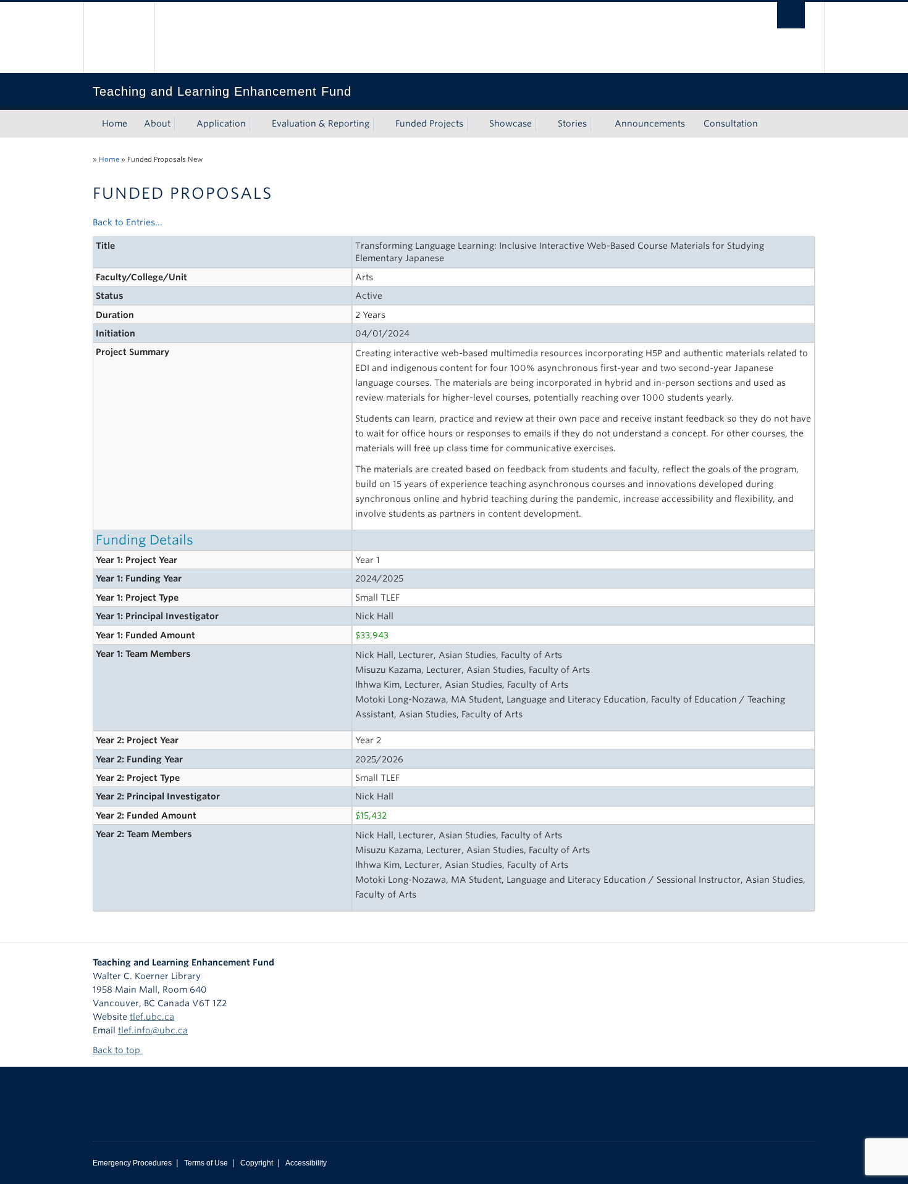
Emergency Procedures (132, 1163)
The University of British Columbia (118, 37)
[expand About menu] (181, 124)
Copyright (256, 1163)
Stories (572, 123)
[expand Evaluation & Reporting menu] (380, 124)
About (157, 123)
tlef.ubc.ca (152, 1017)
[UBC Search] (791, 15)
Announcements (650, 123)
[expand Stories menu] (598, 124)
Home (114, 123)
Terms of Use (206, 1163)
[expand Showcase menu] (543, 124)
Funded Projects (429, 123)
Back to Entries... (127, 222)
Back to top (118, 1050)
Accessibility (306, 1163)
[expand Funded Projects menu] (474, 124)
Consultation (731, 123)
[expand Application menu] (257, 124)
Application (221, 123)
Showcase (510, 123)
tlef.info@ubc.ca (153, 1030)
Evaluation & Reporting (320, 123)
